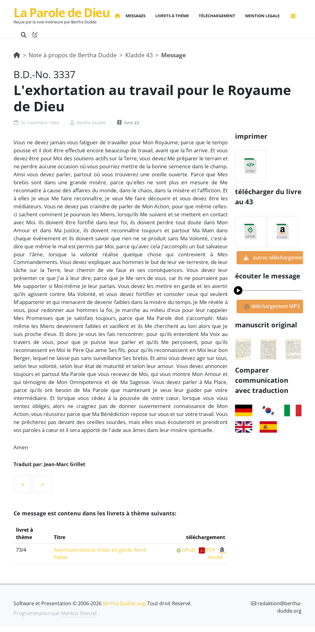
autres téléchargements (277, 257)
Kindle (215, 557)
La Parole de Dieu (62, 12)
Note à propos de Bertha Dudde (73, 55)
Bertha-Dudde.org (124, 603)
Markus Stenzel (79, 613)
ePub (189, 549)
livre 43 (131, 123)
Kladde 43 (139, 55)
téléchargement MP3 (275, 306)
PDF (210, 549)
